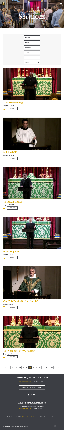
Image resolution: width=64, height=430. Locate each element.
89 (33, 367)
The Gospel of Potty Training (18, 351)
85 (20, 367)
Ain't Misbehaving (13, 102)
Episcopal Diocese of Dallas (28, 416)
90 (36, 367)
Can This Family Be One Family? (20, 301)
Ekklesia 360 (57, 426)
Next (58, 367)
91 (40, 367)
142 (55, 367)
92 (43, 367)
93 (46, 367)
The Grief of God (12, 202)
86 (23, 367)
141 (52, 367)
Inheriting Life (11, 251)
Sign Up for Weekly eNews (32, 387)
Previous (5, 367)
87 (26, 367)
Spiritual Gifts (10, 152)
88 (30, 367)
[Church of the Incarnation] (9, 3)
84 (16, 367)
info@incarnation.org (25, 381)
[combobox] (32, 37)
